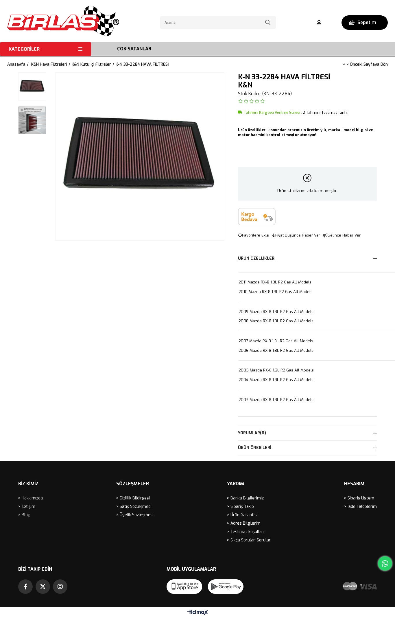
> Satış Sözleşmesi (134, 506)
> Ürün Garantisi (242, 515)
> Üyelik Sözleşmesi (135, 515)
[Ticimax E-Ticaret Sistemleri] (197, 613)
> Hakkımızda (30, 498)
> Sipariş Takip (240, 506)
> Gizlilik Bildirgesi (133, 498)
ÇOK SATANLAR (134, 49)
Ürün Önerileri (254, 448)
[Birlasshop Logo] (63, 21)
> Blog (24, 515)
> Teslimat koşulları (245, 531)
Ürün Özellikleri (257, 258)
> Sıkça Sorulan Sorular (249, 540)
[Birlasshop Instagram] (60, 586)
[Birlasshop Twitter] (43, 586)
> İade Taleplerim (360, 506)
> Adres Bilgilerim (244, 523)
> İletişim (26, 506)
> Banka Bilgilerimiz (245, 498)
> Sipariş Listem (359, 498)
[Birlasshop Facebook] (25, 586)
